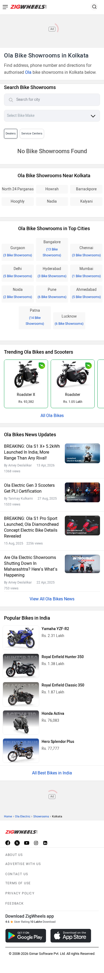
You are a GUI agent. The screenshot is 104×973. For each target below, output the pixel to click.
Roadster (72, 394)
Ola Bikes (55, 415)
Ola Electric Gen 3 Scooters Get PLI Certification (29, 488)
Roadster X (26, 394)
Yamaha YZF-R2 (55, 629)
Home (8, 816)
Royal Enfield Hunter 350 (63, 657)
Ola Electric (22, 816)
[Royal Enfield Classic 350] (21, 694)
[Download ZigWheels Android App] (25, 936)
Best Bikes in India (55, 772)
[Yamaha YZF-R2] (21, 638)
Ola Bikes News (59, 598)
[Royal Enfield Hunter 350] (21, 666)
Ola (28, 72)
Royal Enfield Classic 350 (63, 685)
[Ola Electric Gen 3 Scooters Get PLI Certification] (82, 492)
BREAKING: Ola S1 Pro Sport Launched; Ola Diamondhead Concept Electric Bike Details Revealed (31, 527)
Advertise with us (23, 864)
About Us (14, 855)
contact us (16, 874)
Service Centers (31, 133)
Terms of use (18, 883)
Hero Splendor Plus (58, 741)
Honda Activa (53, 713)
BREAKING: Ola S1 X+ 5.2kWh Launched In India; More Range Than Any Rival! (32, 452)
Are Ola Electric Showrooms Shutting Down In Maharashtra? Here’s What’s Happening (30, 566)
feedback (14, 903)
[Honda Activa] (21, 722)
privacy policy (19, 893)
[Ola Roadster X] (26, 374)
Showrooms (41, 816)
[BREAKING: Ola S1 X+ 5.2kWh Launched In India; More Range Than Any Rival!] (82, 453)
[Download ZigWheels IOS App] (70, 936)
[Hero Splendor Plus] (21, 750)
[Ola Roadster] (72, 374)
